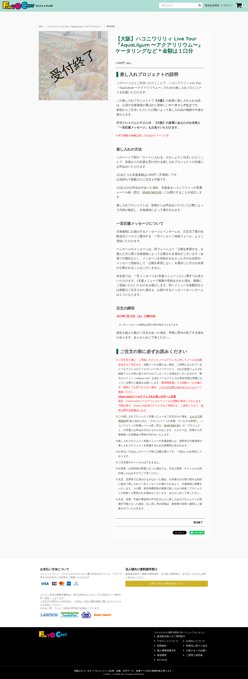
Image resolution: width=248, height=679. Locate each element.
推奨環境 (161, 655)
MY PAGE (162, 660)
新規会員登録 (212, 5)
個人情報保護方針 (166, 650)
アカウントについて (167, 641)
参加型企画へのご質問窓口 (171, 636)
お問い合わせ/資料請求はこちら (167, 583)
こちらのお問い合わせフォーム (176, 387)
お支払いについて (195, 641)
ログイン (228, 5)
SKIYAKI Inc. (139, 674)
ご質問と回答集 (194, 655)
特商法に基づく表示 (196, 645)
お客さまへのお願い (196, 650)
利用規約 (161, 645)
